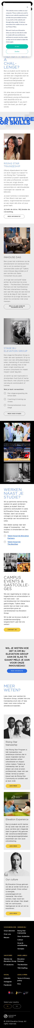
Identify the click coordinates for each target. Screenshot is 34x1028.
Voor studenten (23, 936)
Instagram (8, 982)
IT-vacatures (9, 965)
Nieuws (6, 937)
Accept (17, 46)
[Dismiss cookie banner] (27, 7)
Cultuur (20, 940)
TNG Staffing (22, 968)
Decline (17, 51)
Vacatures (8, 955)
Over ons (7, 934)
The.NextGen (22, 965)
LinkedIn (7, 978)
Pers (19, 984)
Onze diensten (9, 931)
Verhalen (20, 949)
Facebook (7, 985)
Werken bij (21, 927)
